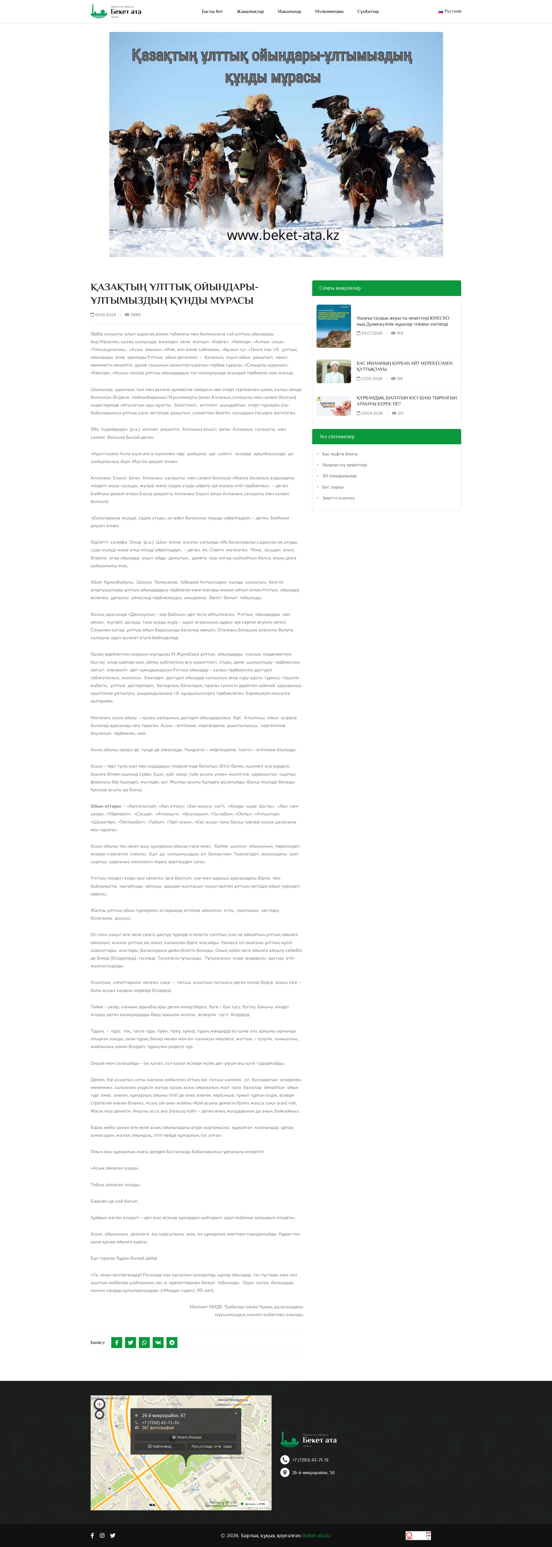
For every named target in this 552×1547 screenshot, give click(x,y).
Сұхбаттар (368, 11)
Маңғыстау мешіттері (344, 465)
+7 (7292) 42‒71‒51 (310, 1460)
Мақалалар (289, 11)
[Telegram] (171, 1342)
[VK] (158, 1342)
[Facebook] (116, 1342)
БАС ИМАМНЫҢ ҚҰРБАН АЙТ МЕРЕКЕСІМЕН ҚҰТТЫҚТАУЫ (405, 366)
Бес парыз (333, 487)
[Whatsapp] (144, 1342)
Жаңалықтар (250, 11)
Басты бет (212, 11)
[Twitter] (130, 1342)
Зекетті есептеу (338, 498)
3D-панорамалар (339, 476)
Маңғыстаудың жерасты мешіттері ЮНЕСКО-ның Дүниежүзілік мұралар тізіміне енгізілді (404, 321)
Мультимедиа (329, 11)
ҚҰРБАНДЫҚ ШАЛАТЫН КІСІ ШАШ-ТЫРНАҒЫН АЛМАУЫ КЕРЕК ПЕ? (407, 401)
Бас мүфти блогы (340, 454)
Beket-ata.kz (316, 1535)
